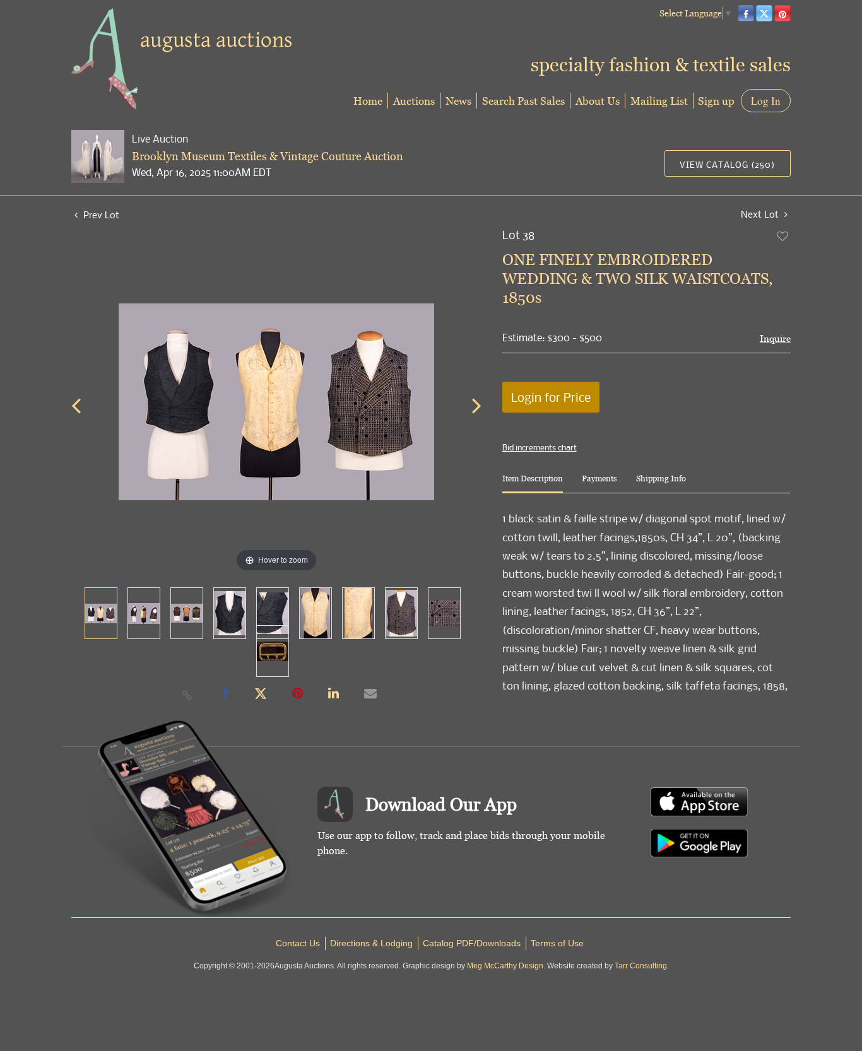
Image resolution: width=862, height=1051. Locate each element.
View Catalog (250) (727, 164)
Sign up (716, 100)
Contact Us (298, 943)
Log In (766, 100)
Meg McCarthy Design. (506, 965)
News (458, 100)
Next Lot (761, 214)
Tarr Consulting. (642, 965)
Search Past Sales (523, 100)
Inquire (775, 338)
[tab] (532, 483)
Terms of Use (557, 943)
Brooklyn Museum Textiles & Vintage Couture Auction (267, 156)
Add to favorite (783, 236)
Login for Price (551, 397)
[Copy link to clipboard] (187, 694)
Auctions (414, 100)
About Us (598, 100)
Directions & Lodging (371, 943)
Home (367, 100)
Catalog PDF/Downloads (472, 943)
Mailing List (659, 100)
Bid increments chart (539, 447)
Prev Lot (100, 214)
